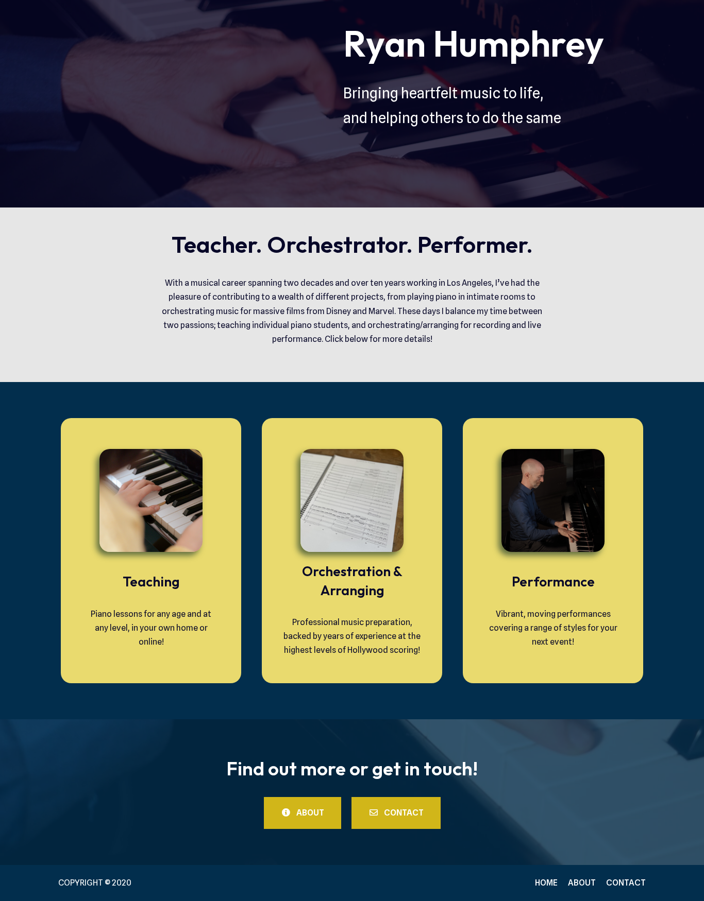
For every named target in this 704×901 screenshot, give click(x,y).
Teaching (151, 581)
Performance (553, 581)
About (582, 883)
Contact (626, 883)
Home (546, 883)
